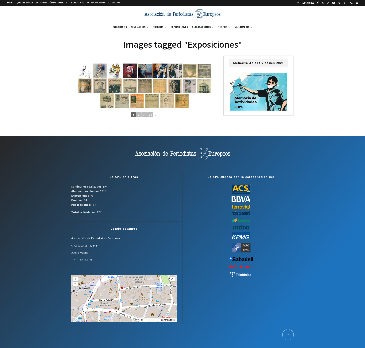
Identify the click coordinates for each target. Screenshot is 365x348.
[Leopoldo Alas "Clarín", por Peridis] (85, 71)
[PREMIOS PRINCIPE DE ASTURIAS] (159, 71)
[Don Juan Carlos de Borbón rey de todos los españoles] (85, 86)
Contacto (114, 2)
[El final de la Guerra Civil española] (167, 100)
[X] (323, 3)
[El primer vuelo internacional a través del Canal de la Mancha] (130, 86)
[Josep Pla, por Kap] (130, 71)
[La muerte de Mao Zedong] (100, 86)
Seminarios (138, 27)
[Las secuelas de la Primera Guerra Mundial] (174, 86)
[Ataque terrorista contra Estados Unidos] (189, 86)
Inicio (10, 2)
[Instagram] (328, 3)
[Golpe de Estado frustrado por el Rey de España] (115, 86)
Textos (222, 27)
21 (150, 115)
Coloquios (120, 27)
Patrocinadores (96, 2)
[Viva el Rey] (204, 71)
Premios (158, 27)
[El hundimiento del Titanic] (145, 86)
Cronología (77, 2)
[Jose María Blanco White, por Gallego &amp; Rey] (100, 71)
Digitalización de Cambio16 (51, 2)
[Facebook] (318, 3)
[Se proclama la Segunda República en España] (204, 86)
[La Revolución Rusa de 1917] (160, 86)
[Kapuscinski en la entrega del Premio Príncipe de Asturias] (174, 71)
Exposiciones (179, 27)
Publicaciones (201, 27)
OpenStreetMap (151, 319)
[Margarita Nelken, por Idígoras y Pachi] (145, 71)
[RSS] (338, 3)
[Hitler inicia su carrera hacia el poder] (122, 101)
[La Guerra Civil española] (137, 101)
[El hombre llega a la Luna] (189, 71)
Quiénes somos (25, 2)
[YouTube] (333, 3)
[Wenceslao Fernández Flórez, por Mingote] (115, 71)
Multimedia (242, 27)
